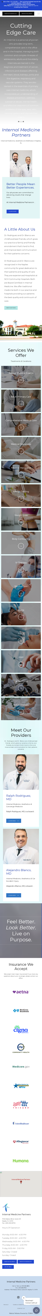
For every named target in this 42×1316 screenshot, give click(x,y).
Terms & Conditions (19, 1304)
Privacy (6, 1304)
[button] (39, 14)
